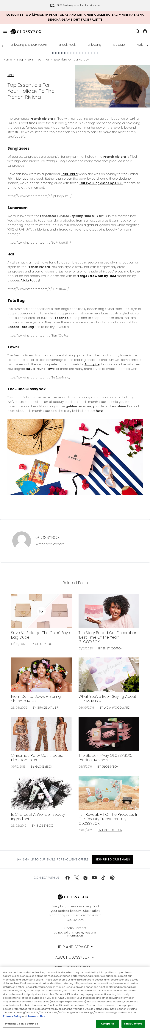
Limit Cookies (133, 1023)
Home (8, 59)
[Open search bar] (137, 31)
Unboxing (94, 45)
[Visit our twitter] (76, 877)
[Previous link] (2, 46)
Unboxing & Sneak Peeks (28, 45)
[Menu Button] (3, 31)
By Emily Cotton (110, 648)
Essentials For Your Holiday (71, 59)
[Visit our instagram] (85, 877)
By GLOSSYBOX (41, 644)
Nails (140, 45)
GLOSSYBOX (47, 537)
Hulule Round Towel (40, 369)
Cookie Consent (75, 928)
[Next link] (147, 46)
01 (47, 59)
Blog (20, 59)
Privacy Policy (12, 1016)
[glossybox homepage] (28, 31)
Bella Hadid (69, 174)
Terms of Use (36, 1016)
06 (39, 59)
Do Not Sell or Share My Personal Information (75, 934)
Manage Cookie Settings (21, 1023)
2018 (30, 59)
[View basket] (145, 31)
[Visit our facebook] (67, 877)
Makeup (119, 45)
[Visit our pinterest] (112, 877)
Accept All (107, 1023)
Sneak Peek (67, 45)
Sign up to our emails (112, 859)
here (99, 411)
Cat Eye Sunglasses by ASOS (101, 183)
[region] (75, 999)
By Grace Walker (45, 707)
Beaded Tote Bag (20, 327)
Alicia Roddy (30, 280)
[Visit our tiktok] (103, 877)
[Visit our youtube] (94, 877)
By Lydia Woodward (114, 707)
